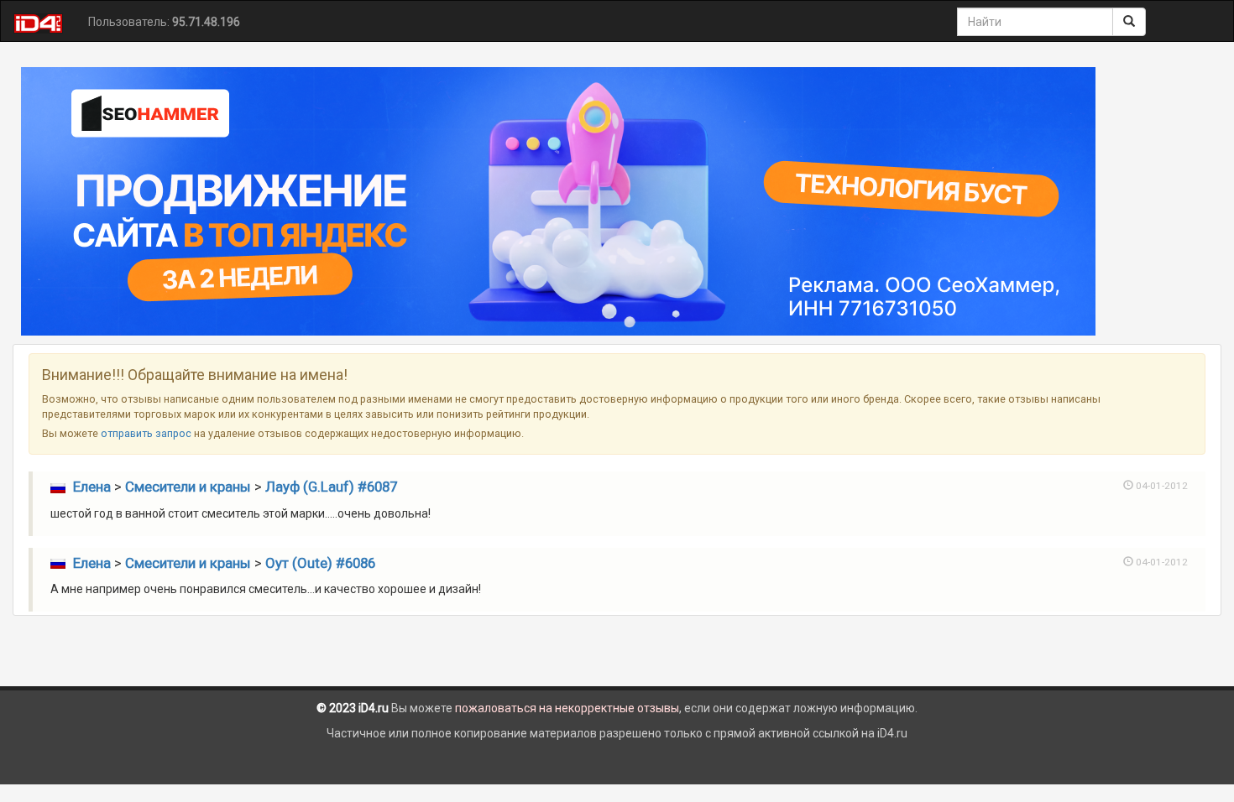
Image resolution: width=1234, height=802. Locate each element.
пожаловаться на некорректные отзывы (567, 708)
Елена (92, 486)
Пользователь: (164, 22)
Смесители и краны (188, 486)
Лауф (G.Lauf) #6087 (331, 486)
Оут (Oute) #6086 (320, 563)
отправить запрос (146, 433)
